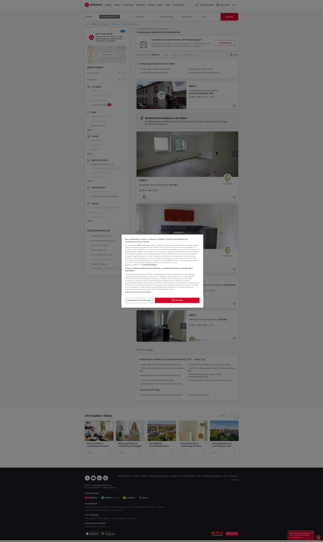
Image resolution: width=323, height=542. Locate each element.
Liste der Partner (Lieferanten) (138, 292)
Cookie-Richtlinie (150, 265)
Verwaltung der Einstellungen (139, 300)
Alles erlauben (177, 300)
